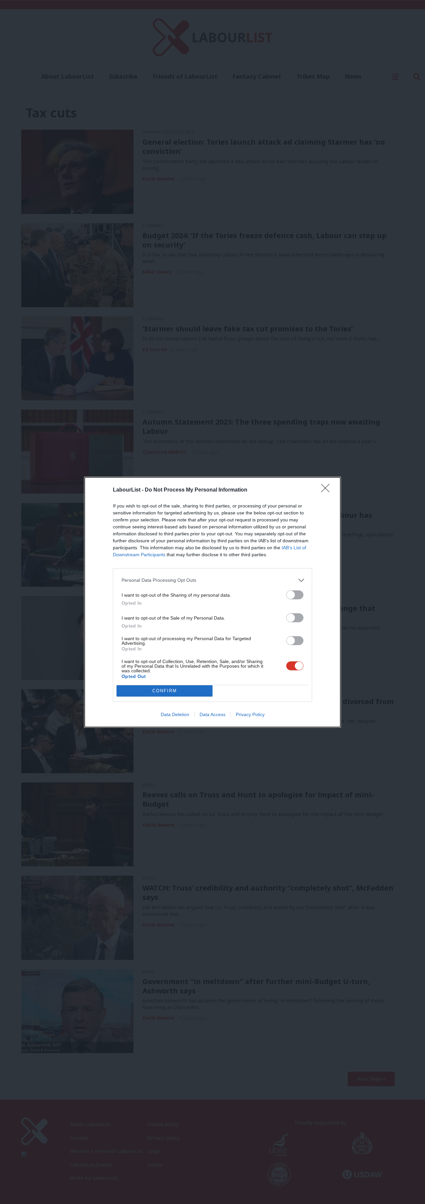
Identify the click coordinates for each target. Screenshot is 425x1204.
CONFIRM (164, 690)
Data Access (212, 714)
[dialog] (212, 602)
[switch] (294, 594)
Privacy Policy (250, 714)
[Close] (327, 490)
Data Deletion (175, 714)
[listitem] (212, 580)
